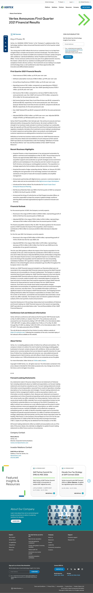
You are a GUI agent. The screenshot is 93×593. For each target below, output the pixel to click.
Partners (61, 7)
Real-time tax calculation (35, 539)
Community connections (54, 547)
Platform (47, 7)
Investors (50, 550)
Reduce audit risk (33, 549)
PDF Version (17, 34)
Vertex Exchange (49, 2)
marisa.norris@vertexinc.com (19, 443)
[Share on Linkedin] (5, 46)
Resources (69, 7)
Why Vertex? (12, 537)
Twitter (36, 360)
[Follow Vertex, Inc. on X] (71, 569)
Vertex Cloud (12, 540)
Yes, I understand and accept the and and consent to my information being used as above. (74, 50)
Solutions (54, 7)
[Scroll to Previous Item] (27, 481)
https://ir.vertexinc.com (17, 332)
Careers (50, 542)
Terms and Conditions (70, 49)
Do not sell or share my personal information (72, 588)
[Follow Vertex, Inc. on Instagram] (82, 569)
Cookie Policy (68, 586)
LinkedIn (43, 360)
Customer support (72, 537)
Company (76, 7)
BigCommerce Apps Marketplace (49, 181)
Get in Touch (86, 7)
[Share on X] (5, 42)
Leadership (51, 545)
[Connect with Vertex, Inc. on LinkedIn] (75, 569)
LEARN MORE (16, 521)
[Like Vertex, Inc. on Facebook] (67, 569)
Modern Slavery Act (79, 586)
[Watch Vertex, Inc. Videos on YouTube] (78, 569)
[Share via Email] (5, 50)
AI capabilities (12, 542)
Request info (71, 540)
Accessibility (60, 586)
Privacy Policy (14, 577)
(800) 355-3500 (59, 575)
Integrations (12, 545)
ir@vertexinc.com (15, 455)
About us (50, 537)
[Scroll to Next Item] (89, 481)
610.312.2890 (14, 457)
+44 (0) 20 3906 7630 (73, 575)
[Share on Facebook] (5, 39)
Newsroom (51, 540)
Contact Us (59, 569)
